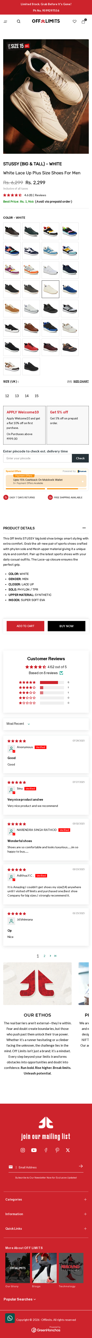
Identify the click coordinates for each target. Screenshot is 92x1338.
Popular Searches (18, 1299)
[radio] (12, 231)
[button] (12, 195)
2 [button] (44, 956)
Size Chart (81, 381)
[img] (16, 741)
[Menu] (7, 22)
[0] (82, 23)
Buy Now (66, 626)
